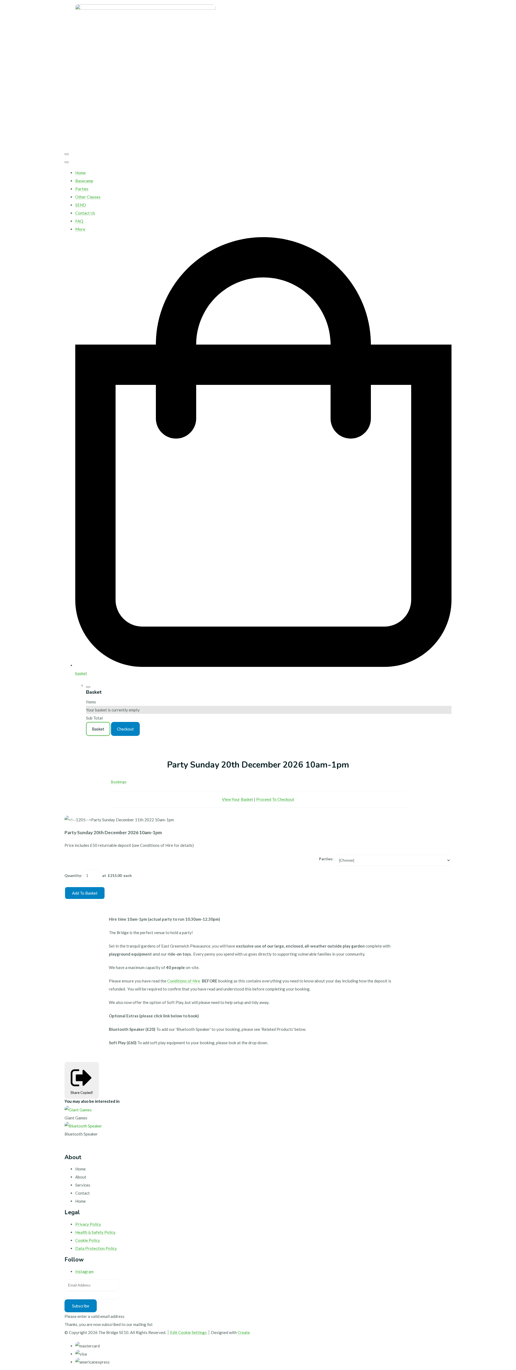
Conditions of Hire (183, 980)
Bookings (119, 781)
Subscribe (80, 1305)
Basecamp (84, 180)
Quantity (72, 875)
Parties (81, 188)
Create (244, 1332)
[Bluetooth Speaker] (83, 1125)
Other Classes (88, 196)
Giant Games (75, 1117)
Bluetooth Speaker (81, 1134)
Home (80, 172)
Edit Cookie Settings (188, 1332)
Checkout (125, 728)
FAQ (79, 221)
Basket (98, 728)
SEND (80, 205)
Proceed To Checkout (275, 799)
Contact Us (85, 213)
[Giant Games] (78, 1109)
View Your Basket (237, 799)
